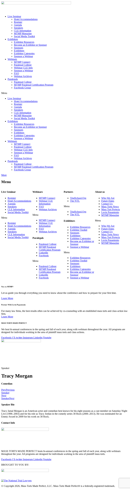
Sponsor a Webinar (23, 56)
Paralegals (13, 79)
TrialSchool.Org (78, 198)
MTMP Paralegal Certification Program (33, 84)
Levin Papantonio (110, 212)
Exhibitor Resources (24, 42)
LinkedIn (43, 252)
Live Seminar (14, 16)
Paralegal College (23, 65)
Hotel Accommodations (26, 19)
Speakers (18, 27)
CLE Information (22, 30)
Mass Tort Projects (110, 209)
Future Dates (107, 201)
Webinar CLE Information (46, 202)
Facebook (44, 255)
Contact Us (107, 203)
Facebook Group (22, 87)
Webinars (12, 59)
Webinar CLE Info (23, 67)
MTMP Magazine (23, 33)
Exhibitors (13, 39)
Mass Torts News (110, 206)
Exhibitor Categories (24, 53)
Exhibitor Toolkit (78, 230)
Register (18, 22)
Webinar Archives (23, 76)
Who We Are (107, 198)
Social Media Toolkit (24, 36)
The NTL (75, 201)
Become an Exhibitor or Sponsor (30, 45)
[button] (65, 93)
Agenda (18, 25)
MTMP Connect (22, 62)
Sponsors (18, 47)
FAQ (16, 73)
